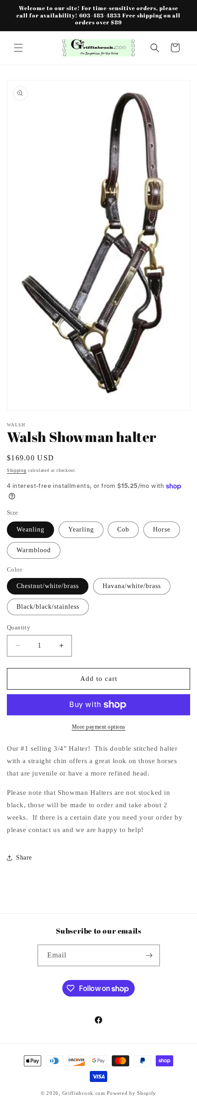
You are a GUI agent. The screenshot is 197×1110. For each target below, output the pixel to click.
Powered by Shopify (131, 1093)
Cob (123, 529)
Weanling (30, 529)
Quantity (18, 627)
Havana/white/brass (132, 586)
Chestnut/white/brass (47, 586)
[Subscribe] (149, 955)
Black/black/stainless (47, 606)
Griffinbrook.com (83, 1093)
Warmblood (33, 550)
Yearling (81, 529)
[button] (18, 48)
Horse (161, 529)
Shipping (17, 470)
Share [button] (24, 857)
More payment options (99, 727)
